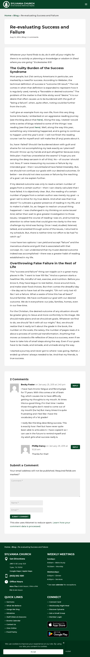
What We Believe (14, 606)
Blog (16, 15)
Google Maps (15, 571)
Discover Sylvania (56, 609)
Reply (75, 386)
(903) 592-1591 (17, 576)
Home (7, 15)
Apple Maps (27, 571)
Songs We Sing (13, 609)
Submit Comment (20, 517)
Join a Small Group (57, 613)
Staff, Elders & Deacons (16, 617)
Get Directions (17, 559)
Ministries (11, 613)
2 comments (33, 37)
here (39, 120)
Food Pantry (12, 632)
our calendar (57, 585)
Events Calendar (13, 621)
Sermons (10, 602)
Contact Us (11, 624)
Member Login (55, 617)
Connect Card (55, 602)
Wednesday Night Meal (59, 606)
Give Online (11, 628)
